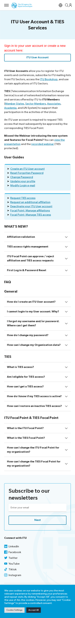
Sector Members (35, 103)
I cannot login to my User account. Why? (33, 311)
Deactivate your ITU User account (31, 206)
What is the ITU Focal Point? (25, 428)
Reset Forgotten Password (26, 173)
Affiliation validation (21, 237)
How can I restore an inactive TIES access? (34, 406)
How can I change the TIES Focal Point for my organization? (34, 463)
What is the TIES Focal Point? (26, 438)
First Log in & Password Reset (26, 270)
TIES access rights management (27, 246)
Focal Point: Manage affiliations (30, 210)
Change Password (21, 177)
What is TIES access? (20, 367)
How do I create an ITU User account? (31, 302)
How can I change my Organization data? (34, 345)
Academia (10, 108)
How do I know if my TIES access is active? (34, 396)
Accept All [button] (33, 610)
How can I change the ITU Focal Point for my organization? (33, 450)
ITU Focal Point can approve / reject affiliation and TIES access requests (30, 258)
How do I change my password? (27, 335)
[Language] (60, 5)
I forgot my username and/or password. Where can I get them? (33, 323)
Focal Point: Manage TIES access (30, 215)
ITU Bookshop (49, 79)
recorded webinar (42, 144)
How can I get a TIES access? (25, 386)
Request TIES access (22, 198)
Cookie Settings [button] (14, 610)
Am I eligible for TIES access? (26, 377)
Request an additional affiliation (30, 202)
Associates (54, 103)
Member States (14, 103)
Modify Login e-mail (22, 185)
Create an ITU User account (27, 169)
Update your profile (22, 181)
